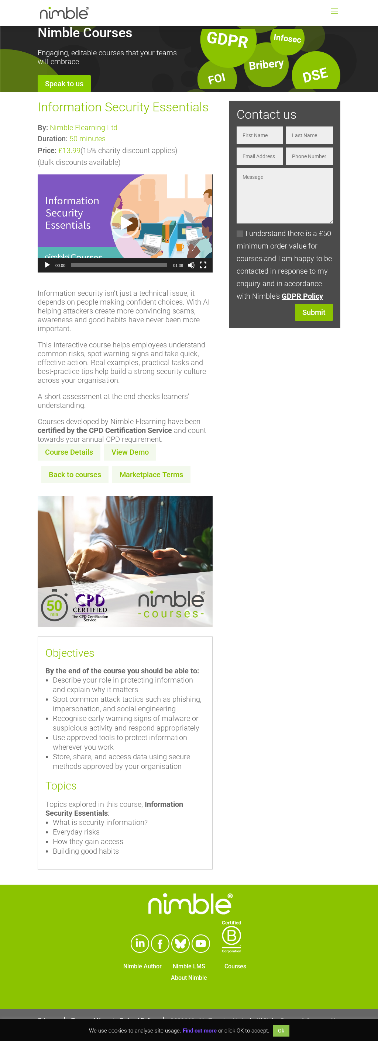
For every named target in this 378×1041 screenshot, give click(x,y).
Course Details (69, 452)
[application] (125, 223)
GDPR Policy (302, 296)
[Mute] (191, 265)
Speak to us (64, 83)
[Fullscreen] (203, 265)
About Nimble (189, 977)
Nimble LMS (189, 966)
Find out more (200, 1030)
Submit (314, 312)
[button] (125, 223)
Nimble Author (142, 966)
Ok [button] (281, 1031)
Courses (235, 966)
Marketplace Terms (151, 474)
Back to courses (75, 474)
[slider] (119, 265)
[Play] (47, 265)
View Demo (130, 452)
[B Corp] (232, 950)
